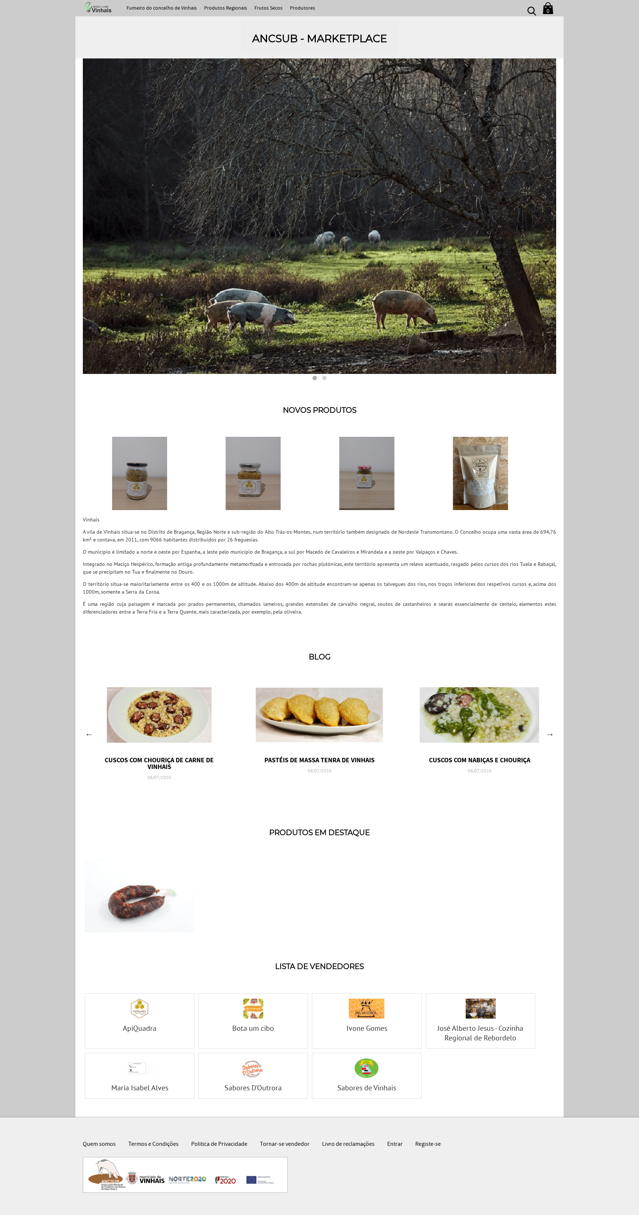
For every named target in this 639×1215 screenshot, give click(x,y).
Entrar (395, 1144)
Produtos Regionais (225, 8)
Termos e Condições (153, 1144)
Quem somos (99, 1144)
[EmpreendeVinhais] (97, 8)
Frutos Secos (268, 8)
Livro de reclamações (348, 1144)
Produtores (302, 8)
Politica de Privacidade (219, 1144)
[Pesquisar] (532, 8)
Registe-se (428, 1144)
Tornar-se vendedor (285, 1144)
